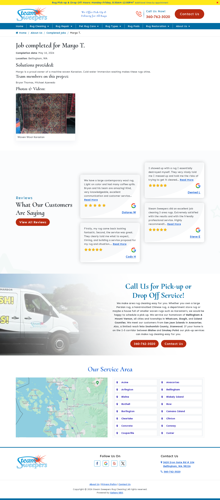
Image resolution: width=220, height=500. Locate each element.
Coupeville (127, 432)
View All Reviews (32, 222)
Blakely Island (175, 396)
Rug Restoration (156, 26)
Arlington (127, 389)
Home (19, 26)
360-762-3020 (158, 16)
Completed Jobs (56, 32)
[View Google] (106, 463)
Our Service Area (110, 369)
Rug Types (111, 26)
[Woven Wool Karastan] (45, 113)
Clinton (170, 418)
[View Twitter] (123, 463)
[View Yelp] (114, 463)
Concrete (127, 425)
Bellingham (173, 389)
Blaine (125, 396)
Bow (169, 404)
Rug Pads (133, 26)
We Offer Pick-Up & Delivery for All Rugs (94, 14)
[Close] (217, 2)
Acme (124, 382)
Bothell (125, 404)
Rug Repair (62, 26)
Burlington (127, 411)
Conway (171, 425)
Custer (170, 432)
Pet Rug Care (87, 26)
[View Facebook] (97, 463)
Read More (91, 199)
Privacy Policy (109, 484)
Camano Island (175, 411)
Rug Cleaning (38, 26)
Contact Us (189, 14)
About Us (181, 26)
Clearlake (127, 418)
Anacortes (172, 382)
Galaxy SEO (116, 492)
